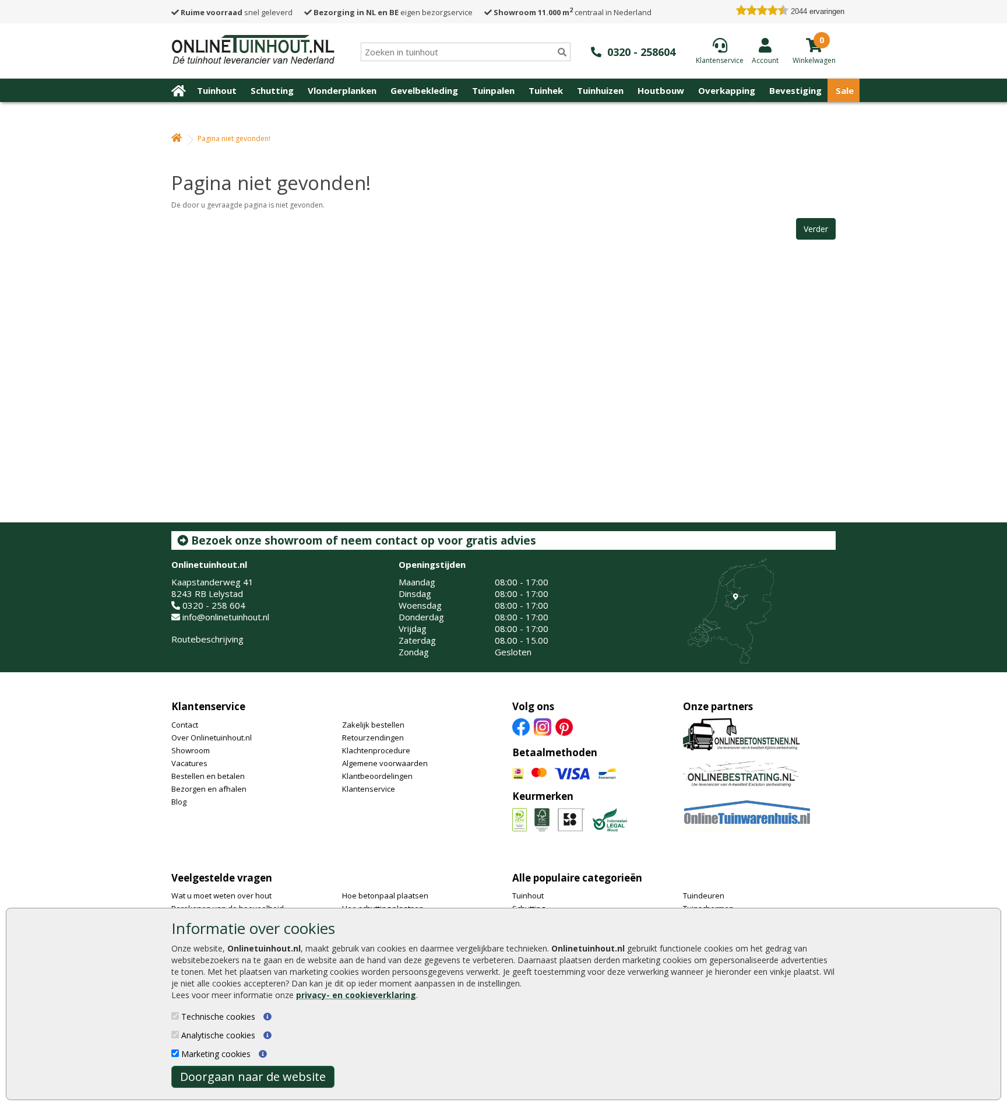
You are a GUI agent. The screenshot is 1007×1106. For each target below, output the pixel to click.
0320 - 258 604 (213, 605)
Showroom (190, 750)
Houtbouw (661, 90)
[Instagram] (542, 726)
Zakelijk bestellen (373, 724)
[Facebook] (521, 726)
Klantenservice (208, 706)
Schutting (272, 90)
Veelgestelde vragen (221, 877)
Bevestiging (795, 90)
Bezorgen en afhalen (209, 789)
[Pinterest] (564, 726)
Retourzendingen (373, 737)
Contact (184, 724)
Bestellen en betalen (208, 776)
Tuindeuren (703, 895)
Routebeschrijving (207, 639)
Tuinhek (546, 90)
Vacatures (189, 763)
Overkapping (726, 90)
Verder (816, 228)
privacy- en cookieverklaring (356, 994)
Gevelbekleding (424, 90)
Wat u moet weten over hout (221, 895)
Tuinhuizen (600, 90)
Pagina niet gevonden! (234, 138)
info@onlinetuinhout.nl (225, 617)
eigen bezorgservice (393, 12)
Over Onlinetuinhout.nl (211, 737)
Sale (845, 90)
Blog (178, 801)
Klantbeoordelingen (377, 776)
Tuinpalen (493, 90)
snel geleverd (237, 12)
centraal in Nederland (573, 12)
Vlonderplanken (342, 90)
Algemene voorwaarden (385, 763)
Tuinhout (217, 90)
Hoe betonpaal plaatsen (385, 895)
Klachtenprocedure (376, 750)
